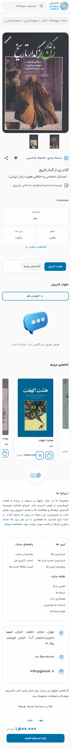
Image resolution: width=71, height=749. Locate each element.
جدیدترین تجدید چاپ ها (51, 560)
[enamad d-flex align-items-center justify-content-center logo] (35, 677)
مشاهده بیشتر (13, 524)
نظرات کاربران (55, 266)
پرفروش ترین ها (55, 567)
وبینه (21, 706)
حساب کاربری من (23, 560)
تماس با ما (59, 586)
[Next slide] (8, 83)
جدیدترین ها (58, 554)
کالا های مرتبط (32, 266)
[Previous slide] (62, 83)
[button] (16, 158)
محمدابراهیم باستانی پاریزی (31, 185)
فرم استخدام (57, 611)
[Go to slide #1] (54, 142)
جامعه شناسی (36, 158)
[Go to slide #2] (33, 142)
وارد (33, 738)
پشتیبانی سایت (24, 554)
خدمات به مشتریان (54, 605)
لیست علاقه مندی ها (21, 567)
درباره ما (60, 593)
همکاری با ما (57, 599)
